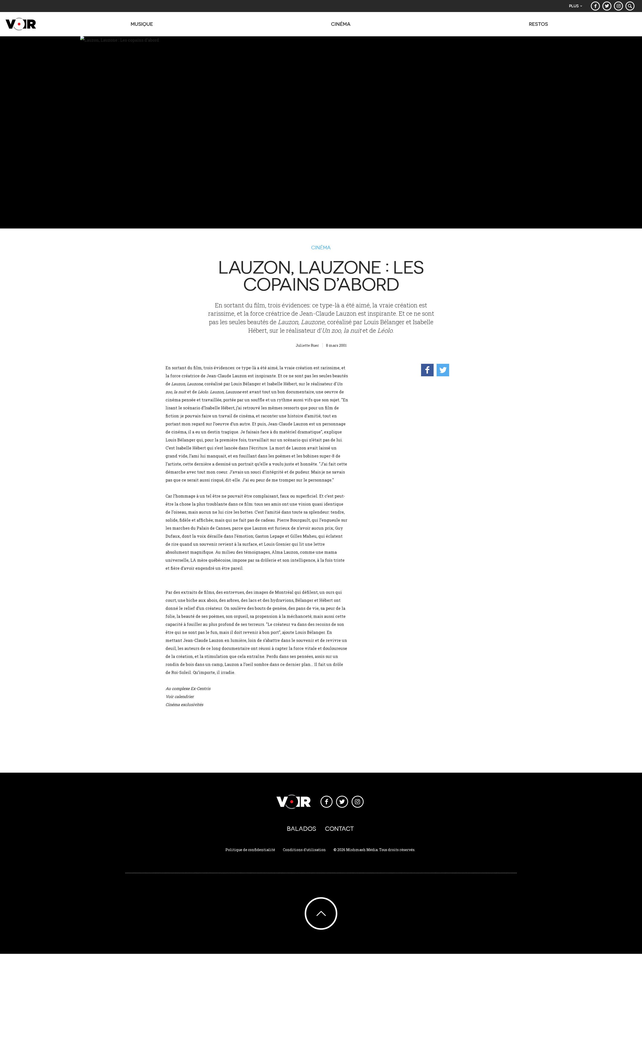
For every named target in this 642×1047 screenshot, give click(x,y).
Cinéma (321, 248)
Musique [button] (142, 24)
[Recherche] (630, 6)
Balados (301, 828)
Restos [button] (538, 24)
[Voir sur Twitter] (607, 6)
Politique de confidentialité (250, 849)
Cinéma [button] (341, 24)
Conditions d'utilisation (304, 849)
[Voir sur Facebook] (595, 6)
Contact (339, 828)
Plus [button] (574, 6)
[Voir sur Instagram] (618, 6)
